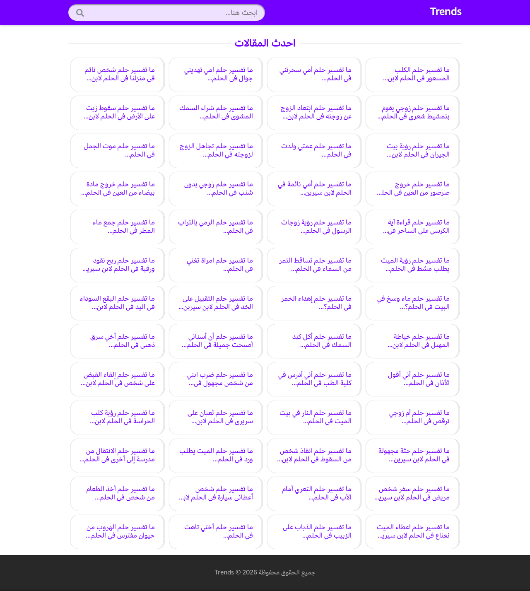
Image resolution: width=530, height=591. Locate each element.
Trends (446, 11)
